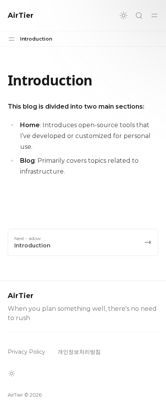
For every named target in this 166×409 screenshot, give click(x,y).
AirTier (21, 15)
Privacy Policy (26, 351)
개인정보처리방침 (79, 351)
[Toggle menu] (154, 15)
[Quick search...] (139, 15)
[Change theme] (123, 15)
